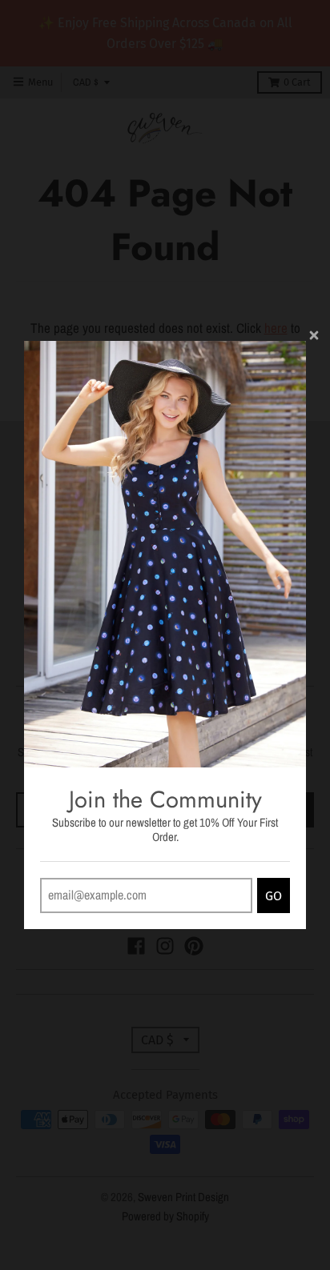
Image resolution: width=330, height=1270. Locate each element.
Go (273, 895)
